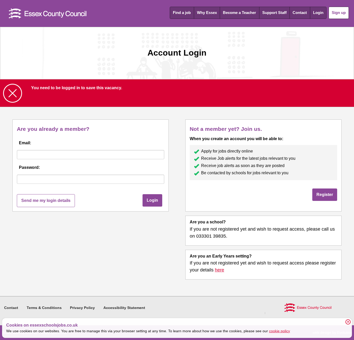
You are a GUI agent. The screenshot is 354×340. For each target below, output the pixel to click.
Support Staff (274, 12)
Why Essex (207, 12)
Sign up (339, 12)
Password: (29, 167)
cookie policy (279, 331)
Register (324, 194)
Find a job (182, 12)
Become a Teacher (239, 12)
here (219, 270)
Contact (300, 12)
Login (318, 12)
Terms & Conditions (44, 308)
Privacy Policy (82, 308)
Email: (25, 143)
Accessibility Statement (124, 308)
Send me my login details (45, 200)
